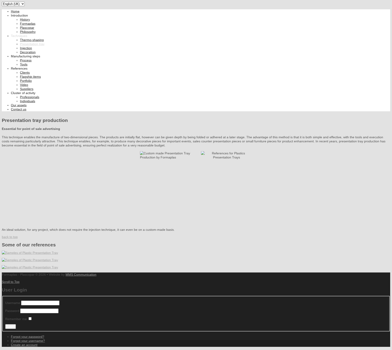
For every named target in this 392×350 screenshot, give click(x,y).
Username (12, 303)
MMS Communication (81, 274)
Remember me (16, 319)
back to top (10, 237)
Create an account (24, 345)
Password (12, 311)
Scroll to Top (11, 282)
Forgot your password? (27, 336)
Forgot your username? (28, 341)
